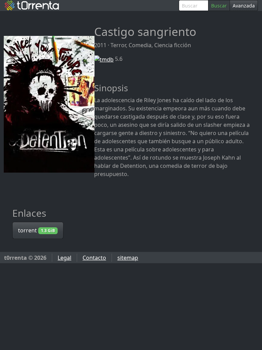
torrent (36, 230)
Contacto (94, 257)
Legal (64, 257)
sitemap (127, 257)
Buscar (219, 5)
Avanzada (244, 5)
